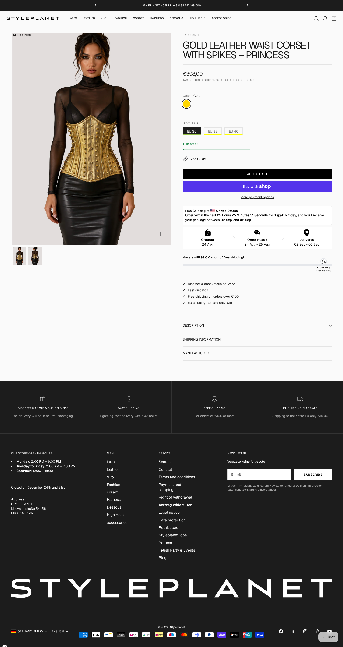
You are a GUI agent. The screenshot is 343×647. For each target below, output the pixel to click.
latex (72, 18)
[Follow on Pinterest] (317, 631)
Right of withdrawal (175, 497)
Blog (163, 557)
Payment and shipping (170, 487)
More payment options (257, 197)
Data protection (172, 520)
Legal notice (169, 512)
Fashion (121, 18)
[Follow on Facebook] (281, 631)
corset (138, 18)
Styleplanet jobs (173, 535)
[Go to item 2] (35, 256)
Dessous (176, 18)
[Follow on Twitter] (293, 631)
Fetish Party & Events (177, 550)
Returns (165, 542)
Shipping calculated (220, 80)
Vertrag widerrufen (175, 505)
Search (165, 461)
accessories (221, 18)
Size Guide (198, 159)
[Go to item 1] (19, 256)
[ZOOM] (160, 234)
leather (89, 18)
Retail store (168, 527)
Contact (165, 469)
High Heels (197, 18)
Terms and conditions (177, 477)
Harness (157, 18)
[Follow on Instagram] (305, 631)
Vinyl (105, 18)
